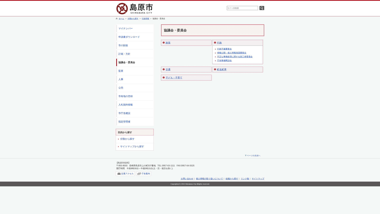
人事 (120, 79)
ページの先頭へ (254, 155)
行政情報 (145, 19)
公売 (120, 87)
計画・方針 (124, 54)
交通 (168, 69)
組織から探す (232, 178)
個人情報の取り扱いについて (209, 178)
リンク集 (245, 178)
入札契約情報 (125, 104)
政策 (168, 42)
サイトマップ (258, 178)
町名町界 (222, 69)
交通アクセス (127, 173)
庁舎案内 (146, 173)
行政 (219, 42)
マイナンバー (125, 28)
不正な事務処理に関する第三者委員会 (234, 56)
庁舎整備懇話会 (224, 60)
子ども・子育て (174, 77)
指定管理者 (124, 121)
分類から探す (133, 19)
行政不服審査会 (224, 49)
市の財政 (123, 45)
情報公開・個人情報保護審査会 (231, 53)
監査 (120, 71)
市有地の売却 (125, 96)
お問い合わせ (187, 178)
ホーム (121, 19)
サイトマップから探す (132, 146)
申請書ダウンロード (129, 37)
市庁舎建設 (124, 113)
